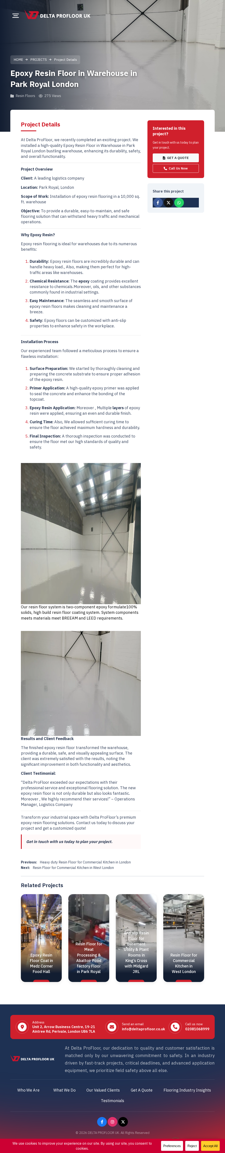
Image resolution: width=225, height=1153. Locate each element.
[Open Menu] (15, 15)
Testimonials (112, 1100)
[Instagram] (112, 1122)
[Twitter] (123, 1122)
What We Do (64, 1090)
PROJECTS (38, 60)
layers (118, 407)
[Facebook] (102, 1122)
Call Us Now (178, 168)
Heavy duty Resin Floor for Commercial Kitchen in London (76, 862)
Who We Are (28, 1090)
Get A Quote (141, 1090)
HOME (18, 60)
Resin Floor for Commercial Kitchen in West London (67, 867)
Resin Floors (25, 96)
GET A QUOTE (178, 158)
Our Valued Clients (103, 1090)
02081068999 (197, 1029)
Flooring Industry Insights (187, 1090)
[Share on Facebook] (158, 202)
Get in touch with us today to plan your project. (69, 841)
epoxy (84, 281)
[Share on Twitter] (168, 202)
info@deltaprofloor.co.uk (143, 1029)
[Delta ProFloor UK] (57, 14)
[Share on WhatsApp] (179, 202)
